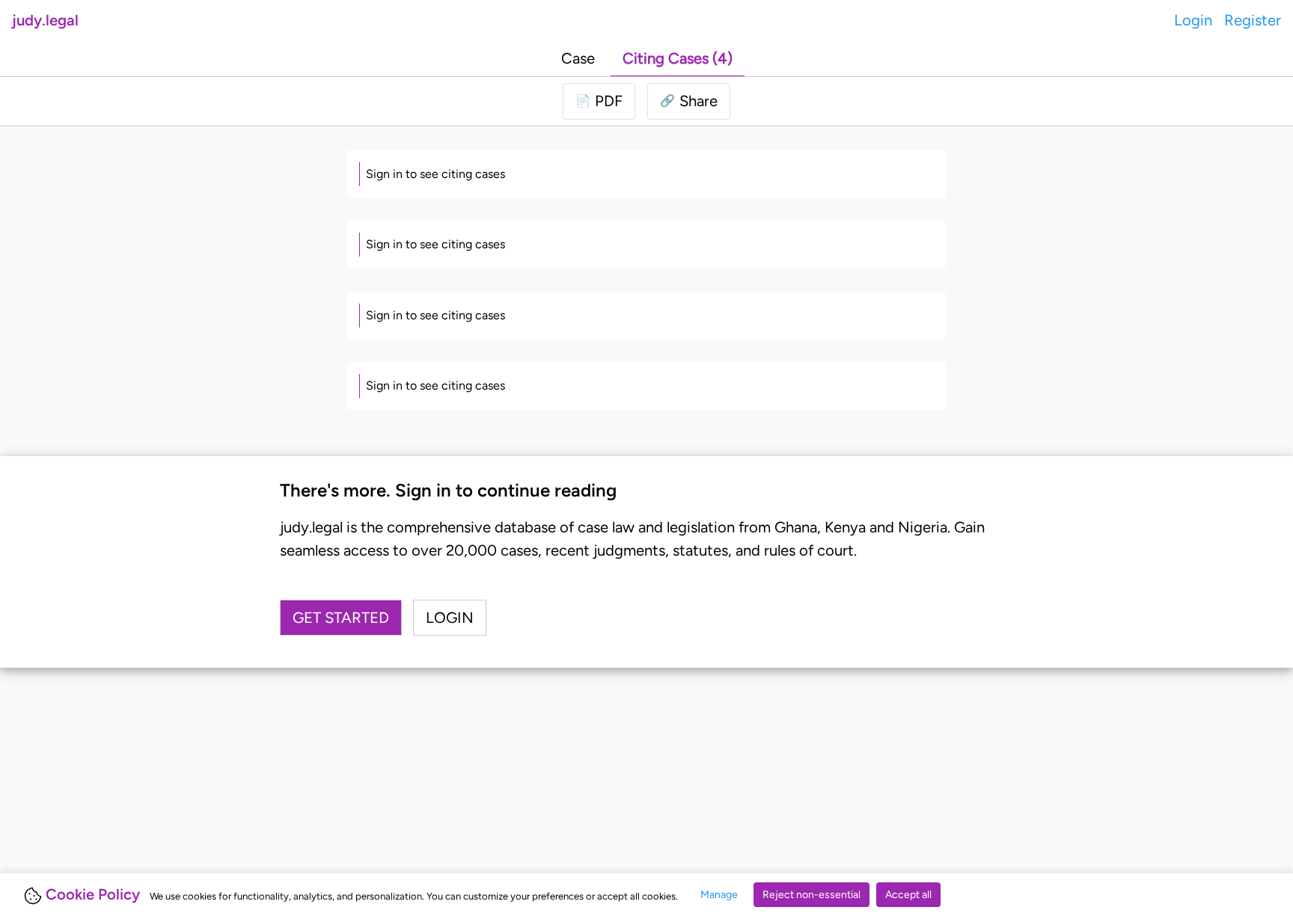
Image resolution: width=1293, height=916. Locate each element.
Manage (719, 894)
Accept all (908, 894)
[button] (688, 101)
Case (578, 58)
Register (1252, 20)
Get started (341, 618)
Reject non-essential (811, 894)
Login (1193, 20)
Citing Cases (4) (678, 58)
